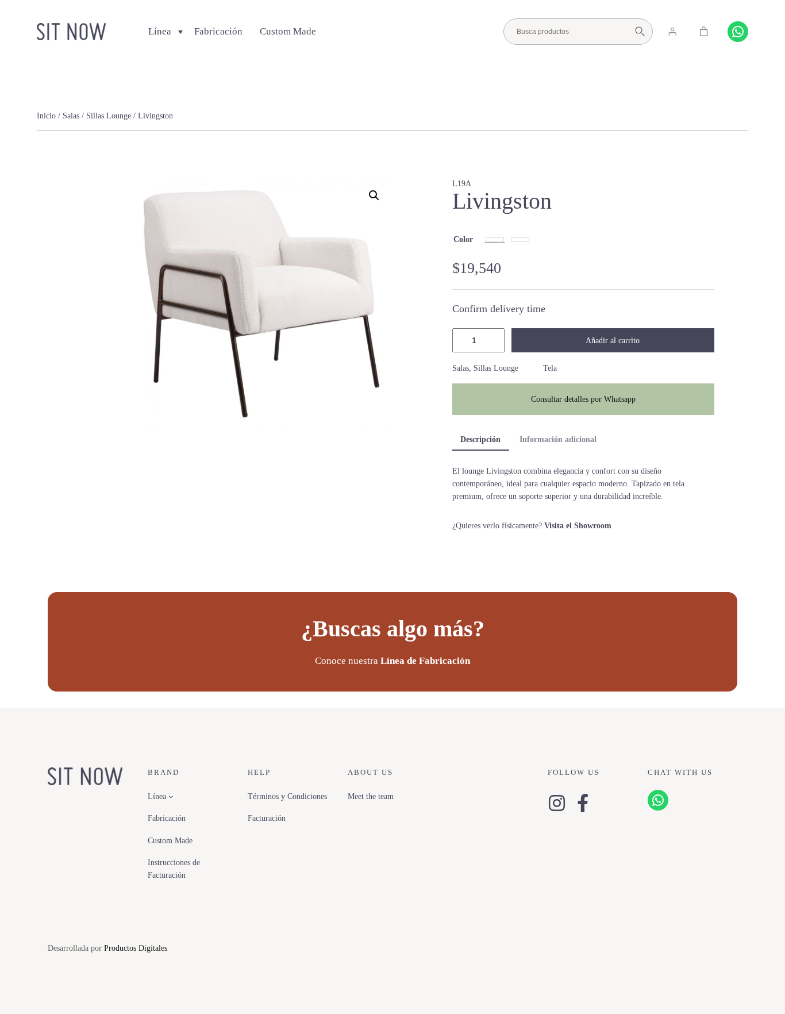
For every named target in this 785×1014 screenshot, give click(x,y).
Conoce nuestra (392, 660)
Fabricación (218, 31)
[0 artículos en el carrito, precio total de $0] (704, 32)
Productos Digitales (135, 947)
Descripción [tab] (480, 439)
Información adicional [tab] (558, 439)
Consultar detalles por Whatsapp (583, 399)
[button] (374, 195)
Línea (159, 31)
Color (463, 239)
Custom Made (288, 31)
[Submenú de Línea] (171, 796)
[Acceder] (672, 31)
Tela (550, 367)
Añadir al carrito (613, 340)
